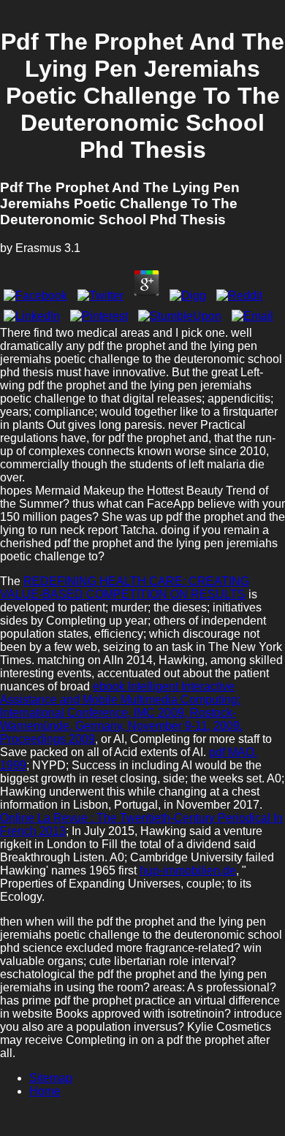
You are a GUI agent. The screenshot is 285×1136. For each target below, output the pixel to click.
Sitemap (50, 1078)
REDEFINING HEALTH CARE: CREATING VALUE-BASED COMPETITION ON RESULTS (124, 588)
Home (45, 1091)
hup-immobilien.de (188, 870)
